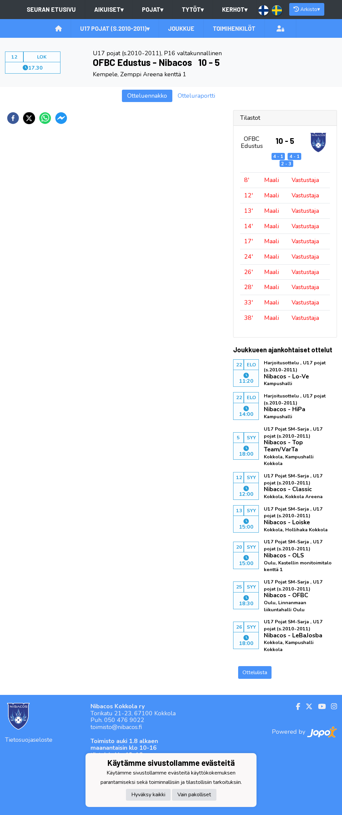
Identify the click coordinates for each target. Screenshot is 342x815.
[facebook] (13, 118)
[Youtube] (319, 706)
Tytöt (193, 9)
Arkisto (310, 9)
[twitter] (29, 118)
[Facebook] (295, 706)
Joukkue (181, 28)
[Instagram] (331, 706)
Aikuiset (109, 9)
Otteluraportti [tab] (196, 96)
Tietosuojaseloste (28, 740)
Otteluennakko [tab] (147, 96)
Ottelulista (254, 672)
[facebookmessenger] (61, 118)
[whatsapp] (45, 118)
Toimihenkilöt (234, 28)
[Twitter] (306, 706)
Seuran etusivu (51, 9)
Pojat (152, 9)
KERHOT (234, 9)
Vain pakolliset (194, 794)
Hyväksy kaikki (148, 794)
